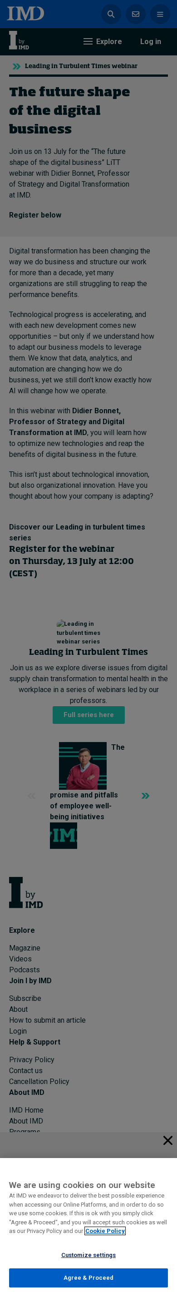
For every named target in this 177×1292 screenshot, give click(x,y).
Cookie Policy (105, 1231)
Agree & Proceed (89, 1277)
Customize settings (88, 1255)
